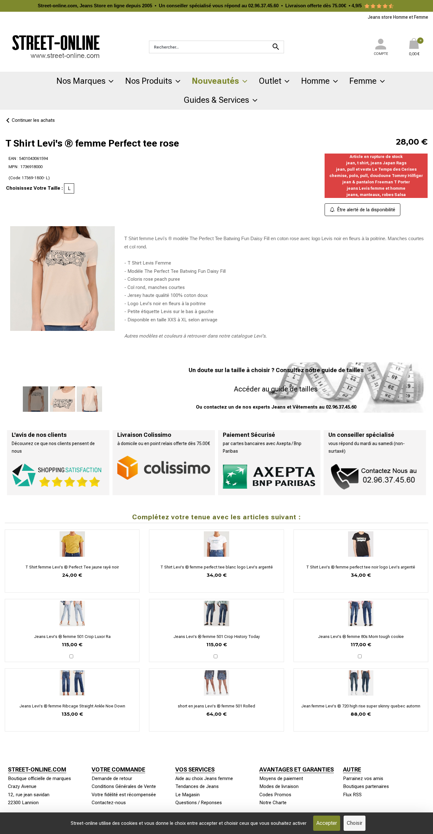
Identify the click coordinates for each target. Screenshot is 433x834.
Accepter (326, 823)
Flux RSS (352, 795)
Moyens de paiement (281, 778)
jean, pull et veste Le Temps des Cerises (376, 169)
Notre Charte (273, 802)
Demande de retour (112, 778)
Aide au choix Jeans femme (204, 778)
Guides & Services (216, 100)
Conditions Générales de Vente (124, 786)
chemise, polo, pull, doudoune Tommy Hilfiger (376, 175)
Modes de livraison (279, 786)
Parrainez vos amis (363, 778)
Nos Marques (81, 81)
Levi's (259, 336)
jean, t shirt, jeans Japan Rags (376, 163)
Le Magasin (187, 795)
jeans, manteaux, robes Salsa (376, 194)
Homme (315, 81)
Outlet (270, 81)
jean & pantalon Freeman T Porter (376, 182)
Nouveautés (215, 81)
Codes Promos (275, 795)
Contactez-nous (109, 802)
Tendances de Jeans (197, 786)
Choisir (354, 823)
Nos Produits (148, 81)
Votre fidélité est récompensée (124, 795)
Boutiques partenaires (366, 786)
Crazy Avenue (22, 786)
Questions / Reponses (198, 802)
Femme (363, 81)
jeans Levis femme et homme (376, 188)
